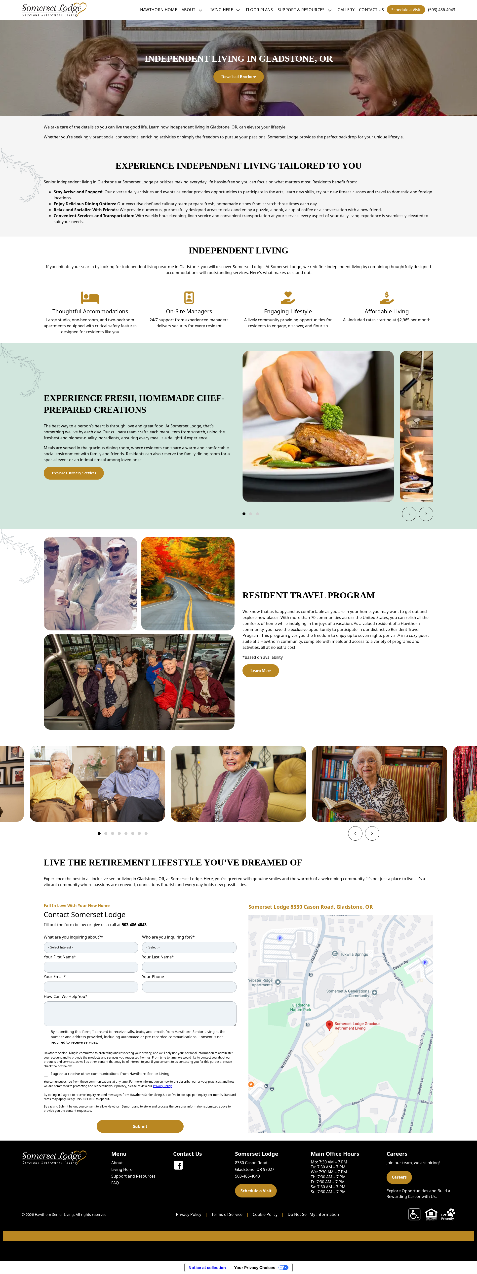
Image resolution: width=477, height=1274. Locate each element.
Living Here (220, 9)
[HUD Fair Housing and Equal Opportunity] (431, 1214)
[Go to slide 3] (257, 513)
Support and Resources (133, 1176)
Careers (399, 1177)
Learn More (260, 670)
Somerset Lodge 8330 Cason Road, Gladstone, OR (310, 906)
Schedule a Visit (406, 9)
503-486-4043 (134, 924)
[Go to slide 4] (119, 833)
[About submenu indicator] (200, 9)
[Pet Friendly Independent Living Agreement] (448, 1214)
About (189, 9)
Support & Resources (301, 9)
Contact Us (371, 9)
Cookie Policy (265, 1214)
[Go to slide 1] (243, 513)
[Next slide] (426, 514)
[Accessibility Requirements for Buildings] (414, 1214)
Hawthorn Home (158, 9)
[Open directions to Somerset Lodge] (340, 1024)
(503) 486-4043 (441, 9)
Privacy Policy (162, 1086)
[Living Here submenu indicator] (238, 9)
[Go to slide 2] (250, 513)
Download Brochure (238, 77)
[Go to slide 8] (146, 833)
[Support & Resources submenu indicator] (329, 9)
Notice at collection (207, 1267)
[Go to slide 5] (125, 833)
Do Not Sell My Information (313, 1214)
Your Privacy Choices (254, 1267)
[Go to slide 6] (132, 833)
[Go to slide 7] (139, 833)
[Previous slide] (409, 514)
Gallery (346, 9)
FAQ (115, 1183)
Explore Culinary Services (74, 473)
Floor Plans (259, 9)
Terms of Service (226, 1214)
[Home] (54, 9)
